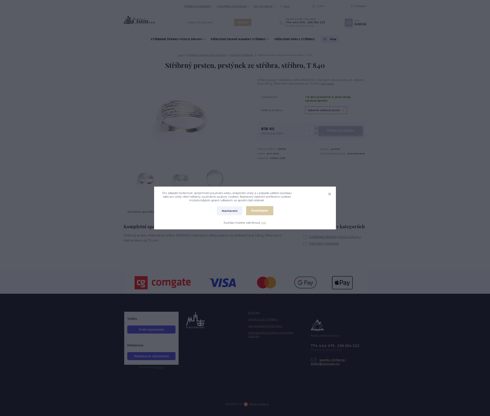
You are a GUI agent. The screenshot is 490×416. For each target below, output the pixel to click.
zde (263, 222)
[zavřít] (329, 193)
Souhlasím (259, 210)
